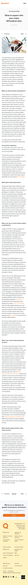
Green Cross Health (18, 303)
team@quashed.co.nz (19, 523)
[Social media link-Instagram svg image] (8, 576)
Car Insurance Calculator (6, 540)
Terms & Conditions (8, 555)
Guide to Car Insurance (18, 533)
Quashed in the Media (18, 550)
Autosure (5, 565)
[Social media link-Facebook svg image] (6, 576)
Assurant (17, 563)
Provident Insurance (8, 568)
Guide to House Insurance (18, 536)
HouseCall (19, 299)
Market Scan (6, 532)
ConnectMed (13, 315)
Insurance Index (7, 547)
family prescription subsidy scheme (14, 417)
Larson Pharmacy (14, 374)
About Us (17, 555)
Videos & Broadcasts (8, 553)
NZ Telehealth (21, 177)
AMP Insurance (6, 563)
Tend (12, 286)
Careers (5, 557)
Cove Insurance (18, 565)
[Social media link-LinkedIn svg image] (3, 576)
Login (24, 3)
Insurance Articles (19, 547)
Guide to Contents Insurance (7, 536)
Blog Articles (6, 549)
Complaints (10, 571)
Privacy (4, 571)
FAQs (16, 553)
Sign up (14, 515)
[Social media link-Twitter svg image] (11, 576)
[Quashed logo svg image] (5, 3)
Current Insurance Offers (19, 540)
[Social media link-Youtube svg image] (13, 576)
